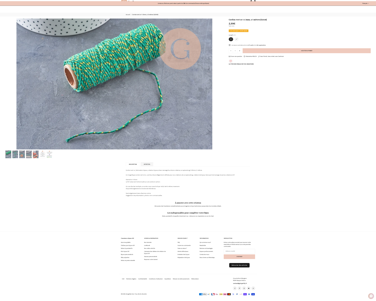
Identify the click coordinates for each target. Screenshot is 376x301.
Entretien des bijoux (183, 254)
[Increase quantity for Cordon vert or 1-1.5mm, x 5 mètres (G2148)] (240, 50)
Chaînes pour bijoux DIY (128, 245)
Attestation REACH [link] (251, 56)
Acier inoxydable (125, 242)
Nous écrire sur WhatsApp (207, 257)
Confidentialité (142, 279)
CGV (123, 279)
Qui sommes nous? (205, 242)
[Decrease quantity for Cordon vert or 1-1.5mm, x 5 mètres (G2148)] (231, 50)
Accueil (128, 14)
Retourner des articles (239, 265)
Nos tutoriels (148, 242)
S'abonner (239, 256)
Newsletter (203, 245)
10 (236, 39)
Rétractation (195, 279)
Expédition (168, 279)
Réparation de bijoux (184, 257)
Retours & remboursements (181, 279)
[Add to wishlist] (231, 61)
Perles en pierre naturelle (128, 260)
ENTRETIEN (147, 164)
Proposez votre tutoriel (151, 259)
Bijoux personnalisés (127, 254)
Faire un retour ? (182, 248)
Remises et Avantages (206, 248)
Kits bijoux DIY (125, 251)
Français (364, 3)
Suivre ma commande (184, 245)
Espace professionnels (206, 251)
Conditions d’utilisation (156, 279)
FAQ (179, 242)
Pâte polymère (125, 257)
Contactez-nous (204, 254)
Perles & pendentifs (127, 248)
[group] (114, 84)
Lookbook (147, 245)
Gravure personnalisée (150, 256)
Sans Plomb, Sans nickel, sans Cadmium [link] (272, 56)
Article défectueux (183, 251)
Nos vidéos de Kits (149, 248)
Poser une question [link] (236, 56)
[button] (218, 84)
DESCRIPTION (133, 164)
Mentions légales (131, 279)
